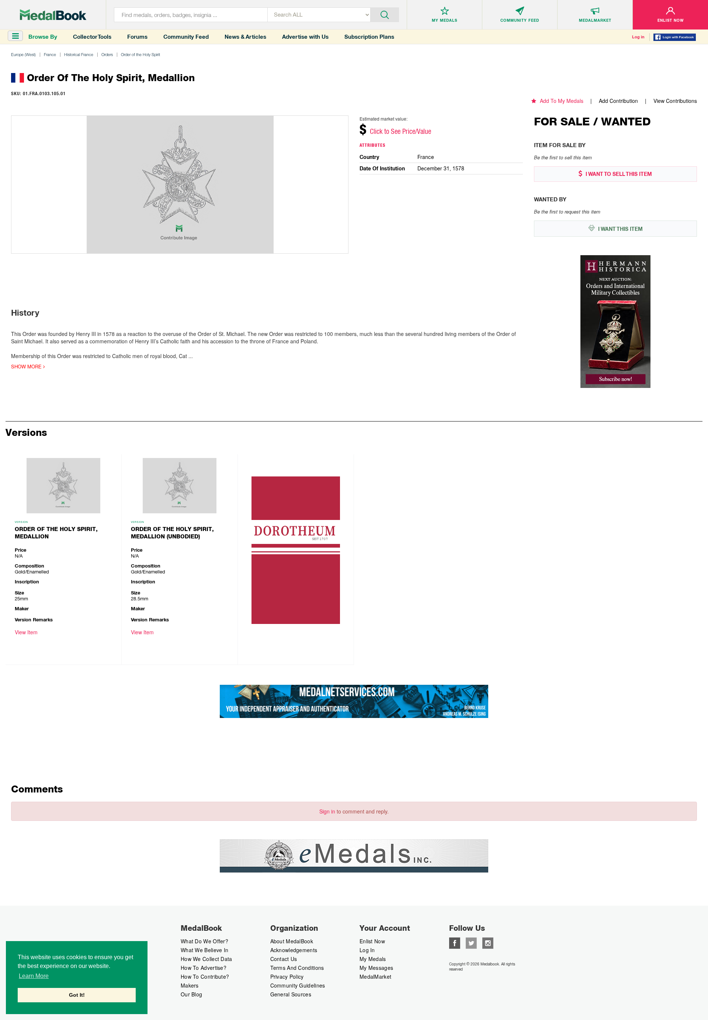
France (50, 54)
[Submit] (385, 14)
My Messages (376, 967)
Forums (137, 36)
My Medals (373, 958)
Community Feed (186, 36)
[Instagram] (487, 942)
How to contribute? (205, 976)
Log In (367, 950)
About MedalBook (291, 941)
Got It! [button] (77, 995)
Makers (190, 985)
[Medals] (53, 15)
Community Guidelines (297, 985)
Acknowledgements (293, 950)
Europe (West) (23, 54)
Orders (107, 54)
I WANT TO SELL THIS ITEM (618, 174)
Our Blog (191, 994)
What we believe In (204, 950)
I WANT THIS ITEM (620, 229)
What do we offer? (204, 941)
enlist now (372, 941)
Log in (638, 36)
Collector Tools (92, 36)
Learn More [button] (34, 976)
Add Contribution (618, 100)
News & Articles (245, 36)
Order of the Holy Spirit (140, 54)
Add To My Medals (561, 100)
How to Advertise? (203, 967)
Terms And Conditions (297, 967)
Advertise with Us (305, 36)
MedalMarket (375, 976)
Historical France (78, 54)
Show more (27, 366)
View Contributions (675, 100)
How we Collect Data (206, 958)
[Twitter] (471, 942)
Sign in (327, 811)
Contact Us (283, 958)
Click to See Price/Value (400, 131)
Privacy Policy (287, 976)
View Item (26, 632)
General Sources (291, 994)
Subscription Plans (369, 36)
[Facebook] (454, 942)
